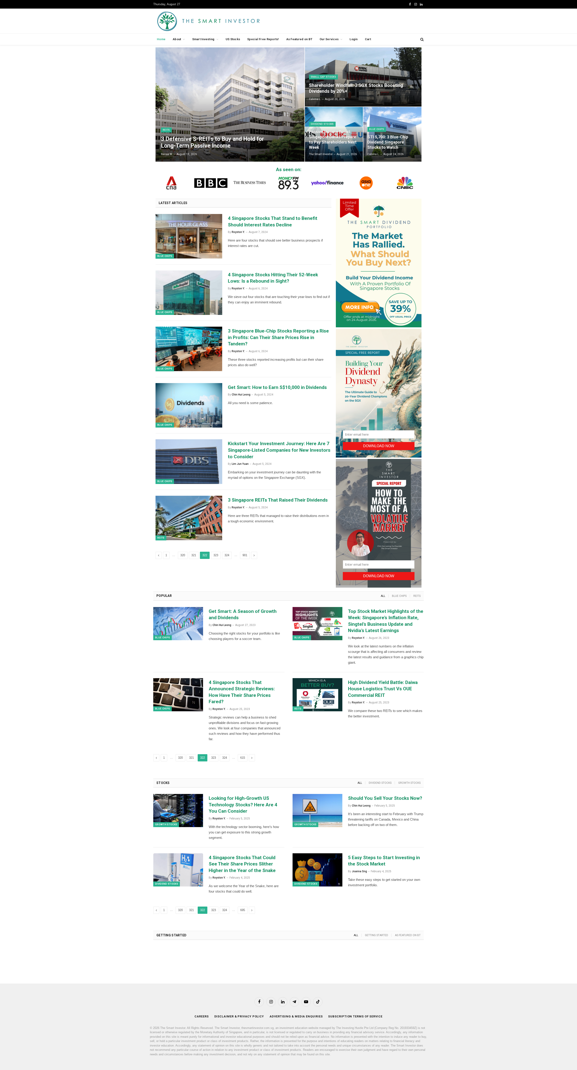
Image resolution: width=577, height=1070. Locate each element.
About (177, 39)
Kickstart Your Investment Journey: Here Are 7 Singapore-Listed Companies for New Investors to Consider (279, 450)
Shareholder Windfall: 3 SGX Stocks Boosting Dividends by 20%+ (356, 88)
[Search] (421, 39)
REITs (166, 129)
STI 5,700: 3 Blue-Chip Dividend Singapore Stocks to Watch (387, 142)
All (383, 596)
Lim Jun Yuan (240, 463)
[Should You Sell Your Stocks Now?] (317, 810)
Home (161, 39)
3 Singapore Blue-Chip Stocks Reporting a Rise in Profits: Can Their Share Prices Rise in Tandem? (278, 337)
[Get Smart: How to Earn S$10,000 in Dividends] (189, 405)
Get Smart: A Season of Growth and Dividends (243, 615)
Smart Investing (203, 39)
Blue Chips (376, 129)
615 (242, 757)
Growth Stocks (409, 782)
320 (182, 555)
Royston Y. (238, 232)
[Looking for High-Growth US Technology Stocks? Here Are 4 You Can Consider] (178, 810)
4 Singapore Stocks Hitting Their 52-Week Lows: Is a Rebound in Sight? (273, 278)
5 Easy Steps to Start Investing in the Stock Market (384, 861)
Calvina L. (315, 99)
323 (215, 555)
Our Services (329, 39)
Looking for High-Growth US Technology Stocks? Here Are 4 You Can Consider (243, 805)
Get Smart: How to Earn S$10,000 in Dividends (277, 387)
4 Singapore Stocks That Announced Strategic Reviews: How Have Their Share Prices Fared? (242, 692)
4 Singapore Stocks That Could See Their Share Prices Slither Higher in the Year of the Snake (242, 864)
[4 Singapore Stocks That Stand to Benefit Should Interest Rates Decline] (189, 236)
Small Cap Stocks (323, 76)
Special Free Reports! (263, 39)
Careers (201, 1016)
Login (353, 39)
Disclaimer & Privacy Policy (239, 1016)
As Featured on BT (299, 39)
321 (193, 555)
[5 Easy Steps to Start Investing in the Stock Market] (317, 869)
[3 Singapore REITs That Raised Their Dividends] (189, 518)
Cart (368, 39)
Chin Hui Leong (241, 394)
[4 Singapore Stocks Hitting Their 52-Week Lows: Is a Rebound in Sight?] (189, 292)
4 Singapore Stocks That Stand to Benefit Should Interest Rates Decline (272, 222)
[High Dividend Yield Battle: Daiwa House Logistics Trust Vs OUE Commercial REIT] (317, 694)
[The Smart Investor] (228, 21)
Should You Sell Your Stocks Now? (385, 798)
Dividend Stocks (322, 124)
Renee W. (167, 154)
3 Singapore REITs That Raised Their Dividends (278, 500)
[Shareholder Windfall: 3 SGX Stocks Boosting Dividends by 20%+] (363, 77)
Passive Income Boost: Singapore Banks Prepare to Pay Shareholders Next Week (333, 139)
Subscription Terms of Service (355, 1016)
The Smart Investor (321, 154)
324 (226, 555)
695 (242, 910)
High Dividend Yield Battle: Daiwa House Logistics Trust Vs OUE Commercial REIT (383, 689)
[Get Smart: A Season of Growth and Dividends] (178, 623)
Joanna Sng (359, 871)
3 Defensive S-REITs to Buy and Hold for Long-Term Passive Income (212, 142)
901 (245, 555)
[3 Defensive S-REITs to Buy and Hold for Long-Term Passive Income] (230, 104)
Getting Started (376, 935)
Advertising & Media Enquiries (296, 1016)
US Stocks (233, 39)
